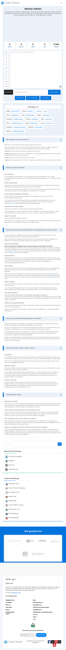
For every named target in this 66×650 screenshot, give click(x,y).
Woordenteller (30, 115)
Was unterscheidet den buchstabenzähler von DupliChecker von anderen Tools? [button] (31, 230)
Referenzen (9, 607)
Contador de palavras (19, 127)
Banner (8, 609)
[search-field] (60, 444)
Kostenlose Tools (15, 592)
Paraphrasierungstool (15, 252)
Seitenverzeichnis (38, 602)
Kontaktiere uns (37, 605)
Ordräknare (35, 119)
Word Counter (15, 111)
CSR (34, 619)
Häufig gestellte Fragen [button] (13, 394)
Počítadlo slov (14, 115)
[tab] (33, 139)
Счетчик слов (49, 123)
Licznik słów (48, 119)
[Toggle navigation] (61, 3)
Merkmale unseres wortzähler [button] (15, 167)
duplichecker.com (10, 203)
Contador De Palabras (18, 131)
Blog (34, 600)
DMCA (34, 617)
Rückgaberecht (37, 609)
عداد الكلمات (39, 111)
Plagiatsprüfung (10, 600)
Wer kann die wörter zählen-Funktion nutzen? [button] (20, 348)
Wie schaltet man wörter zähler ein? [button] (17, 139)
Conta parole (46, 115)
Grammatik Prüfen (33, 98)
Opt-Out (35, 614)
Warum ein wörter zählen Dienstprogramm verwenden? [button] (23, 318)
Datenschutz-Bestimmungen (41, 607)
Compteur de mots (16, 123)
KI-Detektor (9, 602)
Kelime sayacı (34, 123)
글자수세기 (30, 111)
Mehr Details (20, 98)
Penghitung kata (18, 119)
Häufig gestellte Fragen (10, 613)
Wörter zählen (54, 92)
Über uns (8, 605)
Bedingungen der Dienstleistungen (42, 612)
